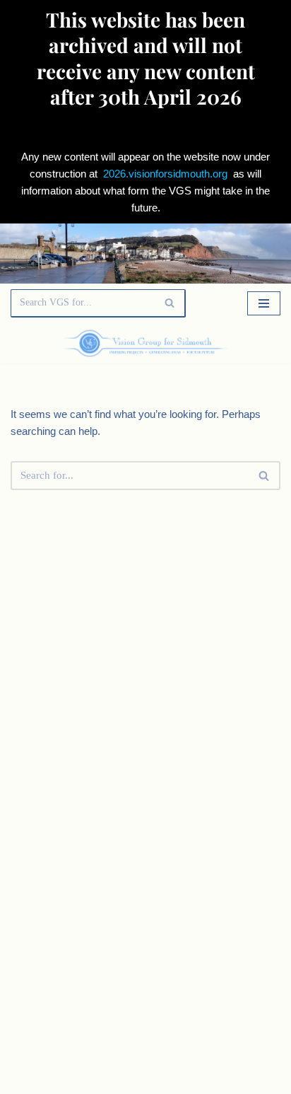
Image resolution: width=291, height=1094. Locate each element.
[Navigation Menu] (263, 303)
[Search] (170, 303)
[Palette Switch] (240, 343)
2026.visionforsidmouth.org (165, 174)
